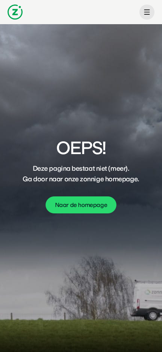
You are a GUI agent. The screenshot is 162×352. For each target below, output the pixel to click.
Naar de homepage (81, 204)
